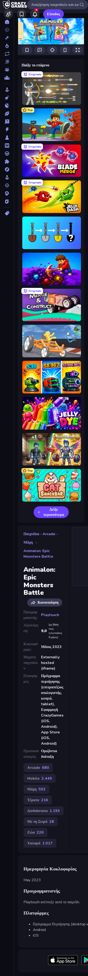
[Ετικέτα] (7, 213)
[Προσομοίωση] (7, 177)
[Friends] (8, 14)
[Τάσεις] (7, 46)
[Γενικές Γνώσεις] (7, 122)
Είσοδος (53, 14)
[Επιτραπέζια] (7, 137)
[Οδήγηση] (7, 153)
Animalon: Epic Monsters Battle (38, 553)
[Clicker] (7, 98)
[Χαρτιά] (7, 201)
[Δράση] (7, 129)
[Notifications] (34, 14)
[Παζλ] (7, 161)
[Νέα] (7, 38)
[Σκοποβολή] (7, 185)
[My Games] (21, 14)
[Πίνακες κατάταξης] (7, 78)
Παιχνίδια (31, 534)
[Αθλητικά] (7, 114)
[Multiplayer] (7, 70)
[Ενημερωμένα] (7, 54)
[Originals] (7, 62)
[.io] (7, 106)
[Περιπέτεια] (7, 169)
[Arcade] (7, 90)
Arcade (48, 534)
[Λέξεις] (7, 145)
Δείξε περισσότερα (53, 512)
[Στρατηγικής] (7, 193)
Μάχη (28, 542)
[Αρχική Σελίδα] (7, 22)
